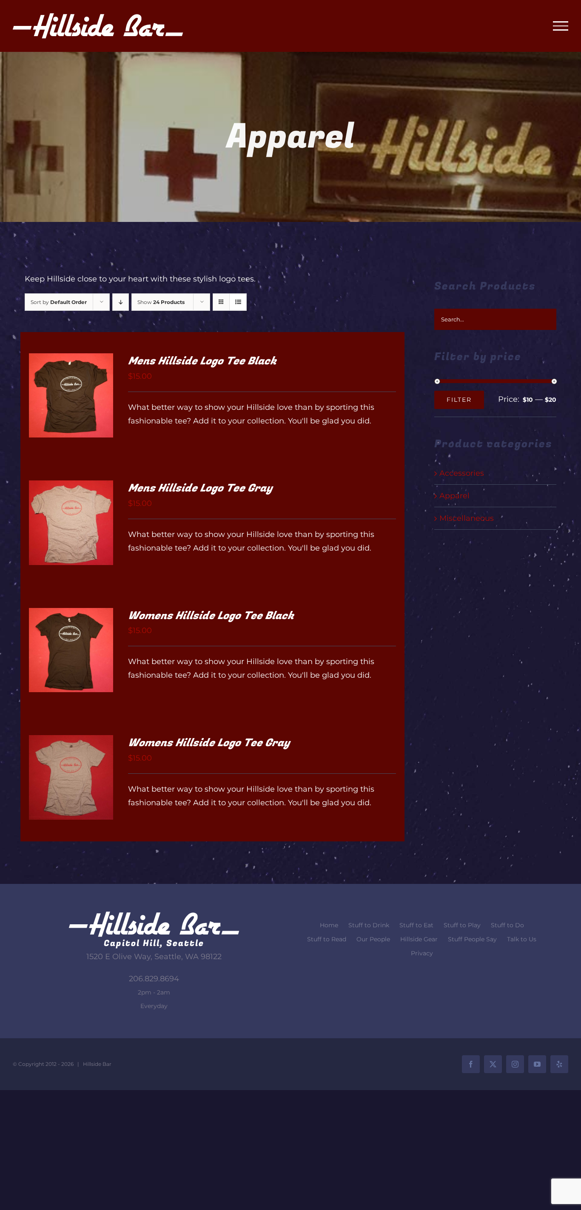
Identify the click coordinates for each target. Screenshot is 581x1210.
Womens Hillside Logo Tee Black (211, 616)
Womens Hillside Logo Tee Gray (209, 743)
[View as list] (238, 302)
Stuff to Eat (416, 925)
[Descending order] (120, 302)
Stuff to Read (326, 939)
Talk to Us (521, 939)
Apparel (454, 495)
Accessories (461, 473)
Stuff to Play (462, 925)
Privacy (422, 953)
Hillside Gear (419, 939)
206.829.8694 (154, 978)
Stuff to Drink (368, 925)
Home (329, 925)
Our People (373, 939)
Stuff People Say (472, 939)
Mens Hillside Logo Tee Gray (200, 488)
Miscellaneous (466, 518)
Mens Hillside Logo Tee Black (202, 361)
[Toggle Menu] (560, 26)
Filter (459, 399)
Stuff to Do (507, 925)
